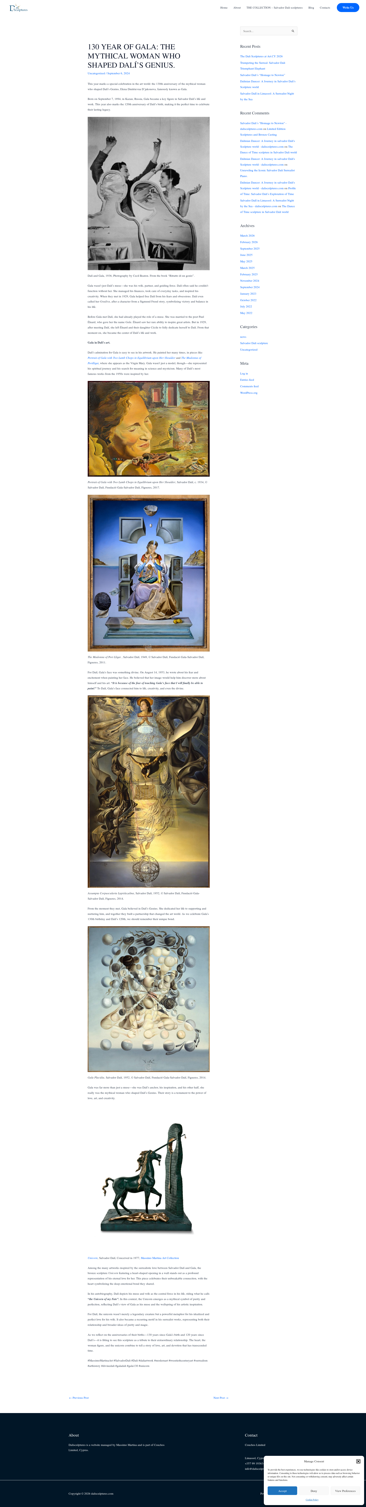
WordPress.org (249, 393)
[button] (358, 1461)
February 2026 (249, 242)
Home (224, 7)
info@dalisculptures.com (259, 1469)
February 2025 (249, 274)
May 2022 (246, 313)
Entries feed (247, 380)
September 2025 (250, 248)
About (237, 7)
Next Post (221, 1397)
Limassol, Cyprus (255, 1458)
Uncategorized (96, 73)
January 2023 (248, 293)
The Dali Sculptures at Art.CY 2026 (261, 56)
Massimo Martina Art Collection (160, 1258)
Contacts (325, 7)
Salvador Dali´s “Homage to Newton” (262, 75)
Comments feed (249, 386)
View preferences (345, 1491)
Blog (311, 7)
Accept (282, 1491)
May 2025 (246, 261)
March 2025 (247, 268)
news (243, 337)
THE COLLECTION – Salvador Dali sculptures (274, 7)
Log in (244, 373)
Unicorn (93, 1258)
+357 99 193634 (255, 1463)
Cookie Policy (312, 1499)
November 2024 (249, 281)
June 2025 (246, 255)
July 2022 (246, 306)
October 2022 (248, 300)
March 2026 (247, 235)
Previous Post (79, 1397)
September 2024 (250, 287)
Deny (314, 1491)
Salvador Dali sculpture (254, 343)
